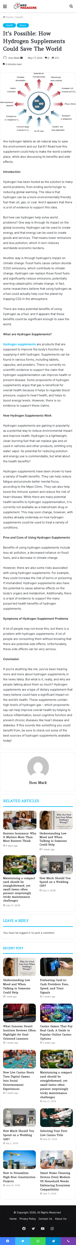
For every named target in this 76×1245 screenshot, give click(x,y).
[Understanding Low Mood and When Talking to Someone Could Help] (56, 820)
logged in (25, 932)
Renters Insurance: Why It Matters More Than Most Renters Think (19, 837)
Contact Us (45, 1218)
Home (9, 17)
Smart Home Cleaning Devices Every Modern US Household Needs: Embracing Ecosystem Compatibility (55, 1181)
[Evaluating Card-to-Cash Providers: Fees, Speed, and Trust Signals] (56, 967)
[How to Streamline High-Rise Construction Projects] (19, 1159)
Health (19, 17)
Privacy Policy (27, 1218)
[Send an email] (21, 57)
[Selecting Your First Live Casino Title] (56, 1117)
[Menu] (5, 7)
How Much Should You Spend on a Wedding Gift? (55, 881)
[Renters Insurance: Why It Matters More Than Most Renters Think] (19, 820)
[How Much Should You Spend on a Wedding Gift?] (56, 864)
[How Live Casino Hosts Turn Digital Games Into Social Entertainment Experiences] (19, 1059)
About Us (60, 1218)
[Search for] (71, 7)
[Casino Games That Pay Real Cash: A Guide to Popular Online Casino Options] (56, 1013)
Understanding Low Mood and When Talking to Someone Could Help (53, 839)
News (23, 25)
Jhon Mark (14, 57)
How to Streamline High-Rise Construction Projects (19, 1177)
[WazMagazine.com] (25, 6)
